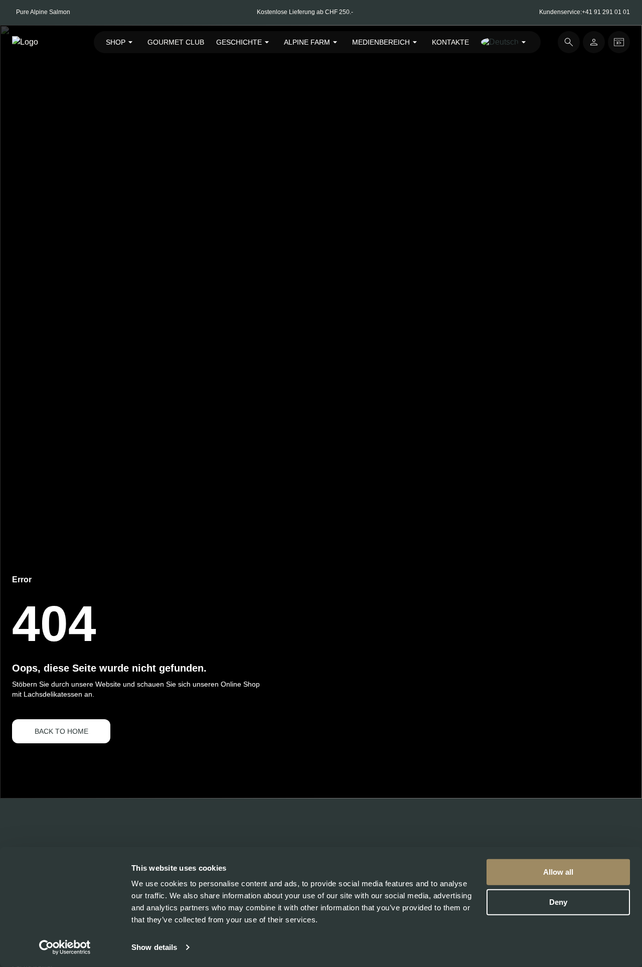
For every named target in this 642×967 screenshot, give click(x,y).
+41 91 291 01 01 (606, 12)
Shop (115, 42)
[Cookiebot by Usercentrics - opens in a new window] (65, 947)
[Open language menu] (505, 42)
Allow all (558, 872)
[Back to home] (44, 42)
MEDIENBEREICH (381, 42)
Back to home (61, 731)
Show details (154, 947)
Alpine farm (307, 42)
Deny (558, 901)
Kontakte (450, 42)
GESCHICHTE (239, 42)
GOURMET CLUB (175, 42)
